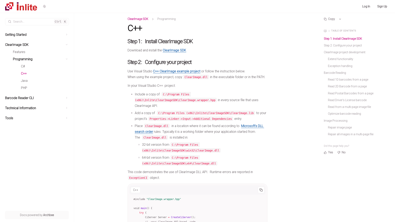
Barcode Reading (335, 72)
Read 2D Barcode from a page (347, 86)
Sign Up (382, 6)
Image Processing (335, 120)
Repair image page (340, 127)
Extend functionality (340, 59)
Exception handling (340, 66)
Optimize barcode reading (344, 113)
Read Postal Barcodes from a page (350, 93)
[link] (37, 34)
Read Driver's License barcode (347, 100)
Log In (366, 6)
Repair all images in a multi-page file (350, 134)
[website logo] (21, 6)
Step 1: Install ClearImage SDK (343, 38)
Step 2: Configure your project (343, 45)
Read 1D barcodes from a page (348, 79)
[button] (67, 34)
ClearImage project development (344, 52)
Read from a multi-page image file (349, 107)
